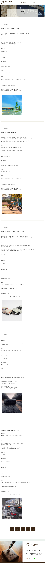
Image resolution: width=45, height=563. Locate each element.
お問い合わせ (35, 2)
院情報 (6, 539)
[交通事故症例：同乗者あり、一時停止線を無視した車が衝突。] (12, 319)
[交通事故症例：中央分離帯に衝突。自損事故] (12, 412)
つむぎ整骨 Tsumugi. (22, 562)
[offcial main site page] (27, 558)
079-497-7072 (25, 2)
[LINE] (34, 558)
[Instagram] (32, 558)
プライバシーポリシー (26, 539)
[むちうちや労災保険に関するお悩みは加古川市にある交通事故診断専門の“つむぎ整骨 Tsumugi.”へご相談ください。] (6, 3)
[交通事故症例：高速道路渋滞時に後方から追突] (12, 517)
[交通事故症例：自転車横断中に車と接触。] (12, 213)
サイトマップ (38, 539)
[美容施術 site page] (29, 558)
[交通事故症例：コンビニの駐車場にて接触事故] (12, 114)
